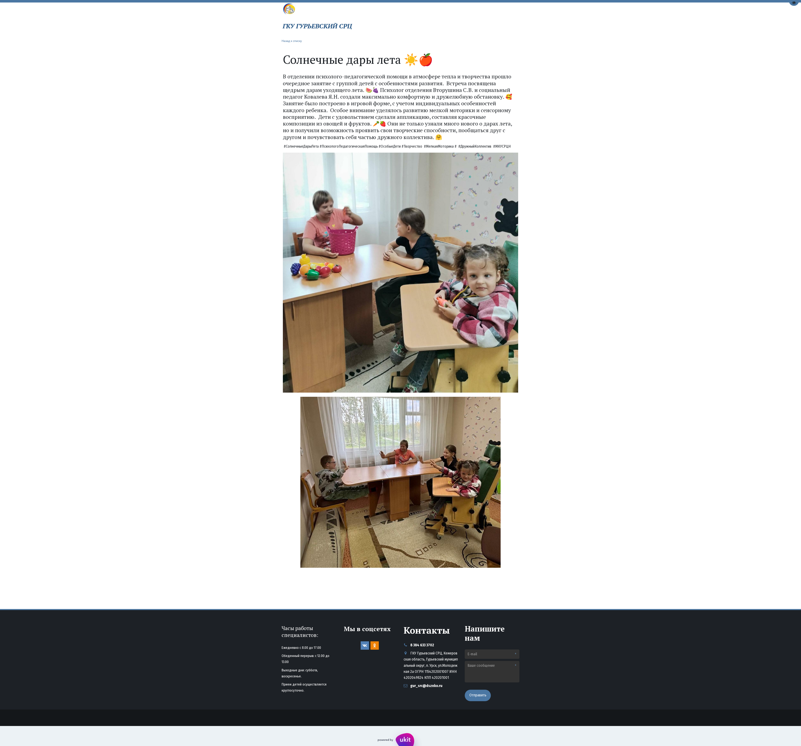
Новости (434, 19)
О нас (410, 19)
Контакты (459, 19)
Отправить (477, 695)
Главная (389, 19)
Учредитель (486, 19)
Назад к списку (292, 41)
